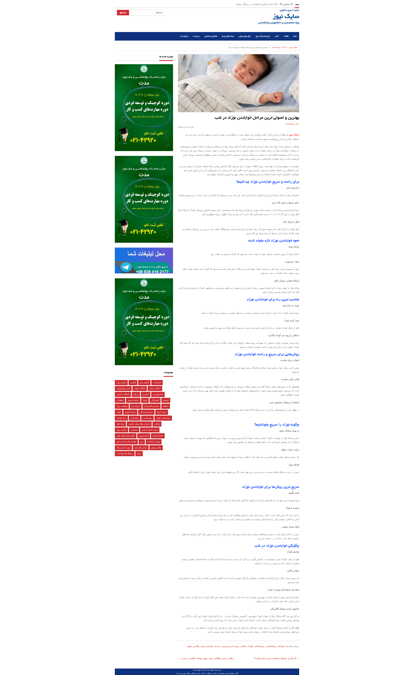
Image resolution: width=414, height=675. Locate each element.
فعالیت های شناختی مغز (126, 442)
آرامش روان (121, 382)
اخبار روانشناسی (123, 388)
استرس (145, 394)
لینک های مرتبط (228, 36)
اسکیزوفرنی (158, 394)
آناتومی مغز (144, 382)
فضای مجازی (158, 436)
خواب (118, 412)
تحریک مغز (135, 406)
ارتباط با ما (184, 36)
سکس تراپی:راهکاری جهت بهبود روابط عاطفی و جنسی (207, 658)
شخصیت (134, 430)
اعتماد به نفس (133, 400)
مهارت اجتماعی (153, 442)
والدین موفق (193, 646)
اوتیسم (166, 400)
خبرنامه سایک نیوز (263, 36)
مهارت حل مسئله (123, 447)
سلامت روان (240, 646)
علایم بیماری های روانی (125, 436)
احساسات (157, 382)
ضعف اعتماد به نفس (150, 430)
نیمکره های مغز (140, 447)
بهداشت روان (121, 406)
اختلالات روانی (155, 388)
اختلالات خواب (139, 388)
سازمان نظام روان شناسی (139, 424)
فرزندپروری (227, 646)
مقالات (286, 36)
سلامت (157, 424)
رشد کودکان (283, 646)
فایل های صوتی (245, 36)
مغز (141, 442)
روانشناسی (276, 47)
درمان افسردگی (146, 412)
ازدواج (135, 394)
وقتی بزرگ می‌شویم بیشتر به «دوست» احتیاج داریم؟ (252, 4)
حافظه (165, 406)
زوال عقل (120, 424)
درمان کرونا (161, 412)
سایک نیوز (286, 16)
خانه (295, 36)
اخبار (277, 36)
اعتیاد (145, 400)
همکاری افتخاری (211, 36)
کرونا (139, 453)
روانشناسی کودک (256, 646)
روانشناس (134, 418)
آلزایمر (133, 382)
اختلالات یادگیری (122, 394)
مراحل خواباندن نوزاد (210, 646)
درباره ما (196, 36)
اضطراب (120, 400)
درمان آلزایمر (130, 412)
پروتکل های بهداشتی (124, 453)
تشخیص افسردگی (151, 406)
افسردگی (155, 400)
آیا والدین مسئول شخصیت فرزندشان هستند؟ (274, 658)
